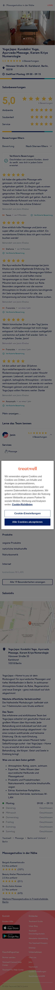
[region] (27, 495)
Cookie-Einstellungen (27, 513)
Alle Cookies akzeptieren (27, 522)
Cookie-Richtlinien (22, 504)
